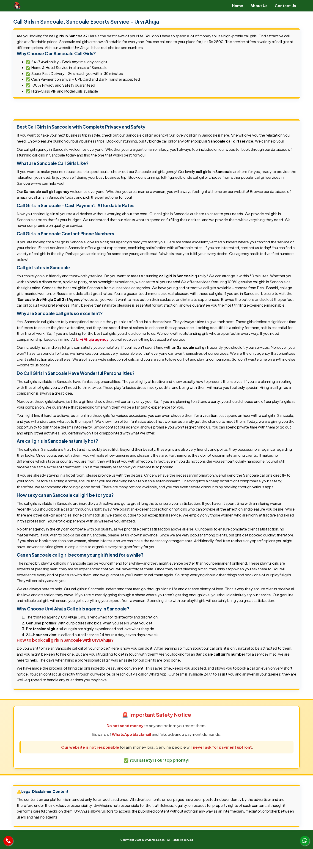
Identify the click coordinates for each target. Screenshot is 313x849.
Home (237, 5)
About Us (258, 5)
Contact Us (285, 5)
